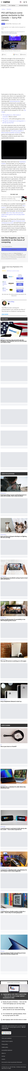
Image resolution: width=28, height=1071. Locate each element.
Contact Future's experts (7, 1041)
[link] (5, 276)
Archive (3, 1056)
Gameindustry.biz (15, 101)
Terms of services (17, 253)
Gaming (3, 9)
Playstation (9, 9)
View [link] (20, 278)
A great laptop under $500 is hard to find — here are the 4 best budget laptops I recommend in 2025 (14, 996)
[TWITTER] (9, 304)
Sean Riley (9, 23)
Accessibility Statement (7, 1050)
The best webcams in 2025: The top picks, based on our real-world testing (14, 1008)
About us (4, 1053)
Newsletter (24, 54)
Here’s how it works (13, 32)
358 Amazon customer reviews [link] (13, 270)
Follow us (16, 54)
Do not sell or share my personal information (12, 1062)
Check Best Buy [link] (19, 291)
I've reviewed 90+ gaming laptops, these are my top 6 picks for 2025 (14, 1014)
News (3, 24)
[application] (14, 149)
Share (5, 54)
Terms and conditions (7, 1038)
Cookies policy (5, 1047)
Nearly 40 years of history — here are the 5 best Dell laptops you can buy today (15, 1002)
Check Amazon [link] (20, 284)
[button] (2, 2)
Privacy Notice (19, 254)
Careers (3, 1059)
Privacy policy (5, 1044)
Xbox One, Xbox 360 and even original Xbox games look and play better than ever (13, 214)
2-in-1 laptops (12, 5)
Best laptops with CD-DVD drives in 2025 (15, 1019)
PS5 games (5, 119)
